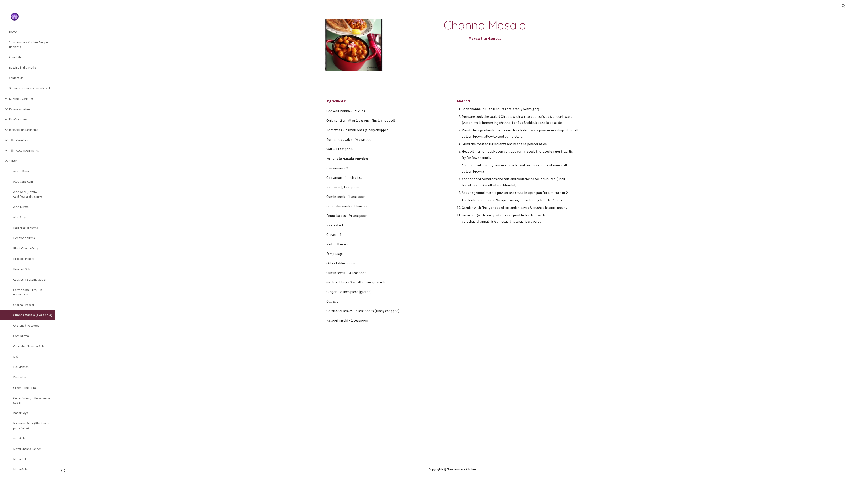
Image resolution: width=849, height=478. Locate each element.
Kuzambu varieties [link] (21, 99)
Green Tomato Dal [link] (25, 388)
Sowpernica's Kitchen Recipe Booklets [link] (28, 44)
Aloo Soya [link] (20, 217)
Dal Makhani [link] (21, 367)
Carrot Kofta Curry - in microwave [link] (27, 292)
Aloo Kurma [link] (21, 207)
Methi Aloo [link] (20, 438)
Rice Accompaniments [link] (23, 130)
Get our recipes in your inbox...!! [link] (29, 88)
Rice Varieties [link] (18, 119)
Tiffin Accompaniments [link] (24, 150)
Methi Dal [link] (19, 459)
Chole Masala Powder (349, 158)
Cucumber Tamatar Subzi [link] (29, 346)
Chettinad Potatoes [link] (26, 326)
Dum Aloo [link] (19, 377)
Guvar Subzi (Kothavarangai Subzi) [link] (31, 400)
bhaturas (516, 221)
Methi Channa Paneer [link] (27, 449)
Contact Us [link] (16, 78)
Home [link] (13, 32)
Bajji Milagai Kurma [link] (25, 228)
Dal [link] (15, 356)
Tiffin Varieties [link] (18, 140)
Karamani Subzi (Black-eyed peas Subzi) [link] (31, 425)
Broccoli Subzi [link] (22, 269)
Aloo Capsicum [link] (23, 181)
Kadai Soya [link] (20, 413)
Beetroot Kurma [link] (24, 238)
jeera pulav (533, 221)
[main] (485, 30)
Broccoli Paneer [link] (23, 259)
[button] (843, 6)
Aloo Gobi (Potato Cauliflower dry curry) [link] (27, 194)
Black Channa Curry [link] (25, 248)
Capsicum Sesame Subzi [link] (29, 279)
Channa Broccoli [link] (23, 305)
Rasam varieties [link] (19, 109)
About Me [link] (15, 57)
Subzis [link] (13, 161)
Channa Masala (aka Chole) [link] (32, 315)
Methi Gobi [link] (20, 469)
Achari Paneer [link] (22, 171)
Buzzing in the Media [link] (22, 67)
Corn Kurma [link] (21, 336)
